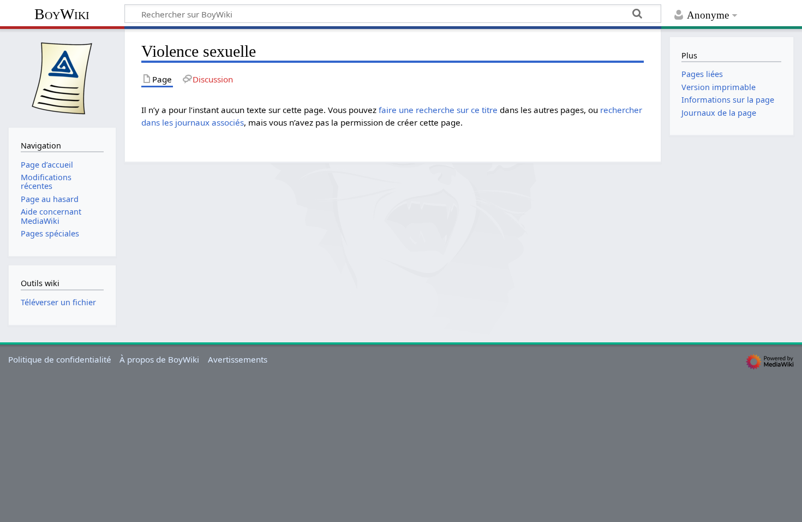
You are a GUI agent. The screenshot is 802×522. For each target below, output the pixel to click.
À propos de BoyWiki (159, 359)
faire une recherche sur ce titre (438, 109)
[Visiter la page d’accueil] (62, 77)
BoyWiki (61, 13)
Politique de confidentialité (59, 359)
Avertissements (237, 359)
